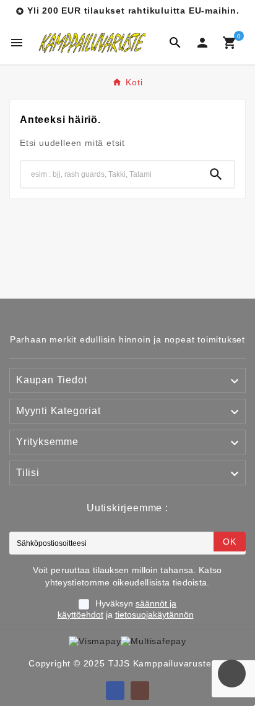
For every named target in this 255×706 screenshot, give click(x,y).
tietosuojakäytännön (154, 614)
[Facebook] (115, 690)
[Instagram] (140, 690)
